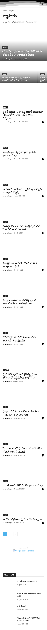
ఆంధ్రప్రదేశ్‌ (6, 370)
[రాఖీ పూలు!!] (9, 609)
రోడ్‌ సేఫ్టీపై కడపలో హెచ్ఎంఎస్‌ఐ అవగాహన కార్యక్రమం (20, 339)
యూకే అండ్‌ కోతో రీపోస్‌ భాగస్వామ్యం (23, 485)
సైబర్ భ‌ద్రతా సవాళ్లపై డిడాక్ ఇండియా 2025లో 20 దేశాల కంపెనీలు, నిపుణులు (23, 115)
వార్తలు (4, 74)
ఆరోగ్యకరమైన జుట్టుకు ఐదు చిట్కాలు (22, 519)
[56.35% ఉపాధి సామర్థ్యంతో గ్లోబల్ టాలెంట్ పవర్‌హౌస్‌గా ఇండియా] (19, 72)
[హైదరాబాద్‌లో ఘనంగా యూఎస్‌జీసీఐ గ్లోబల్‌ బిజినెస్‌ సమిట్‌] (23, 434)
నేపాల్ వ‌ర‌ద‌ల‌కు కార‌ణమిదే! (27, 581)
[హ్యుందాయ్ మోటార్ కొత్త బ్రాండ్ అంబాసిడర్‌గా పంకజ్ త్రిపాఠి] (23, 286)
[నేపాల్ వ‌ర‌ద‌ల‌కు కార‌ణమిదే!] (9, 584)
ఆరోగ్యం (5, 47)
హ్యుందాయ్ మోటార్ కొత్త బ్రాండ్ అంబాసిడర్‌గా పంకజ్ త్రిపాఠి (19, 302)
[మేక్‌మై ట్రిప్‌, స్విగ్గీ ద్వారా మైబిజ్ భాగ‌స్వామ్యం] (23, 138)
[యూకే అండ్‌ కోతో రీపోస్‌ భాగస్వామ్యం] (23, 471)
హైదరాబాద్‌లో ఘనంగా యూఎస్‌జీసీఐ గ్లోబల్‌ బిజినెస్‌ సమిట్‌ (23, 450)
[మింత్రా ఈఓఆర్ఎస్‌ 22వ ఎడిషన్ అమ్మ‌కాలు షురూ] (23, 249)
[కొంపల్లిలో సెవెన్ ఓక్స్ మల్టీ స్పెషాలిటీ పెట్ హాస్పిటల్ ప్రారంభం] (23, 212)
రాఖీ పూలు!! (21, 606)
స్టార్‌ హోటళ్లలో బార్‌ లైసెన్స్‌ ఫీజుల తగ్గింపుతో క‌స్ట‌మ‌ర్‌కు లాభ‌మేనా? (20, 376)
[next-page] (21, 534)
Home (5, 11)
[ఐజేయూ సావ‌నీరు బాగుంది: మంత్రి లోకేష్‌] (9, 596)
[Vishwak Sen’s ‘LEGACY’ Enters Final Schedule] (9, 621)
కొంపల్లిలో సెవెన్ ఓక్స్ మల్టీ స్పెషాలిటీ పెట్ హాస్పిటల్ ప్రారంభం (21, 228)
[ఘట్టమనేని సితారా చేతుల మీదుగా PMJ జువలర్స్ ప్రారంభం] (23, 397)
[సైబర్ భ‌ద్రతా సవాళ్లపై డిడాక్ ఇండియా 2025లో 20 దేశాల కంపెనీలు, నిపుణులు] (23, 97)
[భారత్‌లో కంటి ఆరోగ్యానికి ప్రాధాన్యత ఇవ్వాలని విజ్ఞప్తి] (23, 175)
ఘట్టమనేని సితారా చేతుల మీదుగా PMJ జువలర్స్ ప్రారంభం (21, 413)
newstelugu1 (7, 122)
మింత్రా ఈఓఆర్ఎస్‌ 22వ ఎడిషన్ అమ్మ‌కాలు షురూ (20, 265)
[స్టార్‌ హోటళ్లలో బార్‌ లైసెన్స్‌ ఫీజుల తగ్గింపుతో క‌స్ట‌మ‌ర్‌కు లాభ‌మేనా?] (23, 360)
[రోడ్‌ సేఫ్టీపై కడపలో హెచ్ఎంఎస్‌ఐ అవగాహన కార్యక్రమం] (23, 323)
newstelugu (7, 381)
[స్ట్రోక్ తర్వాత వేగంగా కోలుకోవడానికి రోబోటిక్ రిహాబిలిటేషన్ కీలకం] (23, 44)
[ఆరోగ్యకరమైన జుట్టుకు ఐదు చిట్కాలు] (23, 505)
